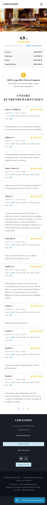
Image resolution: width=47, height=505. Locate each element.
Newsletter (23, 465)
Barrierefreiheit (28, 490)
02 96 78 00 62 (23, 430)
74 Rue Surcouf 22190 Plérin (28, 426)
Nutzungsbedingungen (29, 484)
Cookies (18, 490)
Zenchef (28, 480)
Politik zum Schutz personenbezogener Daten (24, 487)
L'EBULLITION (10, 4)
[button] (41, 4)
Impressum (14, 484)
